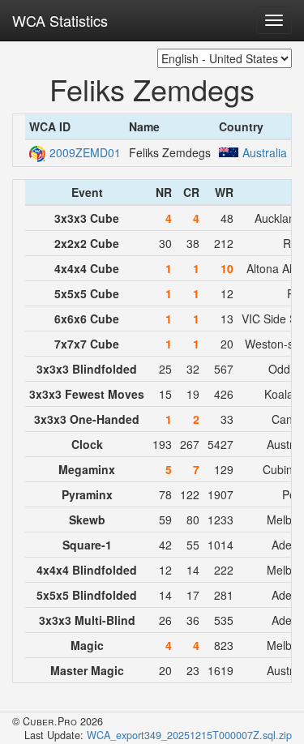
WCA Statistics (60, 20)
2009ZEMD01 (85, 152)
